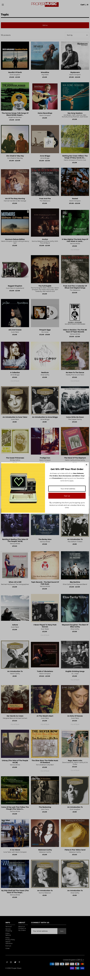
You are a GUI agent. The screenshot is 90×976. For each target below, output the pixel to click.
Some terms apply (67, 480)
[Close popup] (86, 465)
